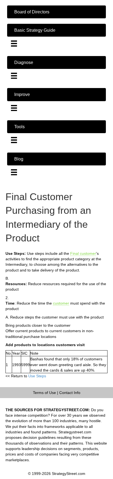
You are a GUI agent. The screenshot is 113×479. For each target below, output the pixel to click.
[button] (56, 11)
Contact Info (69, 392)
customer (61, 303)
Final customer (83, 253)
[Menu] (14, 43)
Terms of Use (44, 392)
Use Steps (37, 376)
